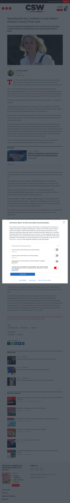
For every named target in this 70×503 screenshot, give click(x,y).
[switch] (56, 250)
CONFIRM (23, 274)
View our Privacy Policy (44, 280)
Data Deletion (22, 280)
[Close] (64, 223)
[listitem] (35, 246)
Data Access (32, 280)
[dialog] (35, 251)
